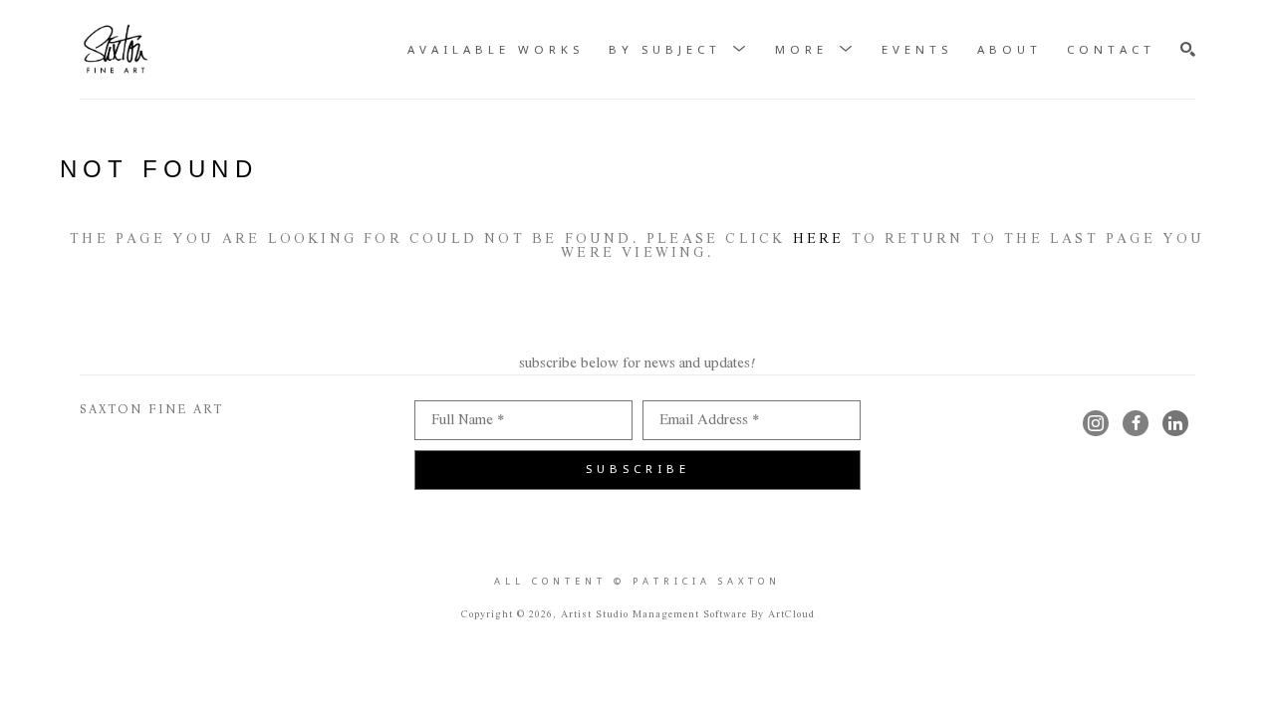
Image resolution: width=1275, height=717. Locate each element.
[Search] (1187, 49)
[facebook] (1135, 423)
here (819, 239)
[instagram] (1096, 423)
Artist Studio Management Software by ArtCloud (688, 614)
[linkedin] (1175, 423)
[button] (679, 50)
